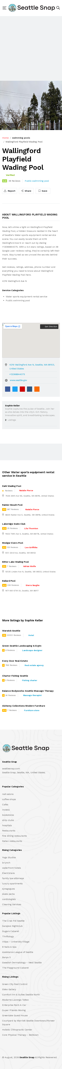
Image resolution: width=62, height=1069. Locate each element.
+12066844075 (17, 374)
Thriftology (8, 936)
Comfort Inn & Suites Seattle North (21, 994)
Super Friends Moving (14, 1010)
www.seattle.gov (18, 380)
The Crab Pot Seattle (13, 920)
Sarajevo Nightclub (12, 926)
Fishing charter (29, 680)
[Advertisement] (31, 48)
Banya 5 (6, 957)
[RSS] (37, 389)
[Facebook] (7, 389)
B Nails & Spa (9, 946)
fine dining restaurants (14, 835)
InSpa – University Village (15, 941)
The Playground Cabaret (15, 967)
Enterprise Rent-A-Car (14, 1005)
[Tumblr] (29, 389)
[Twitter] (15, 389)
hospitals (7, 825)
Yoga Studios (9, 857)
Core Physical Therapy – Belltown (20, 1034)
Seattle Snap (26, 1057)
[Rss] (28, 1051)
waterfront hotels (11, 867)
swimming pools (21, 137)
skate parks (8, 894)
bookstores (8, 815)
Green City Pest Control (14, 984)
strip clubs (8, 820)
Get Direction (50, 326)
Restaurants (8, 830)
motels (6, 809)
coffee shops (9, 799)
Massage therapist (32, 695)
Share (27, 190)
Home (5, 137)
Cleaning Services (11, 904)
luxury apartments (12, 883)
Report (11, 190)
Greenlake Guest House (15, 1015)
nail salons (7, 794)
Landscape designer (32, 650)
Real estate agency (34, 665)
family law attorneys (13, 878)
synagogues (8, 888)
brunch (6, 862)
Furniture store (31, 710)
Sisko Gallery (9, 989)
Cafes (5, 804)
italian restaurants (12, 841)
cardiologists (9, 899)
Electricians (8, 873)
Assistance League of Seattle (17, 952)
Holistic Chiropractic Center (17, 1029)
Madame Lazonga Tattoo (15, 999)
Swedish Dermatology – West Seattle (22, 962)
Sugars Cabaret (10, 931)
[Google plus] (22, 389)
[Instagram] (21, 1051)
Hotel (31, 635)
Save (44, 190)
